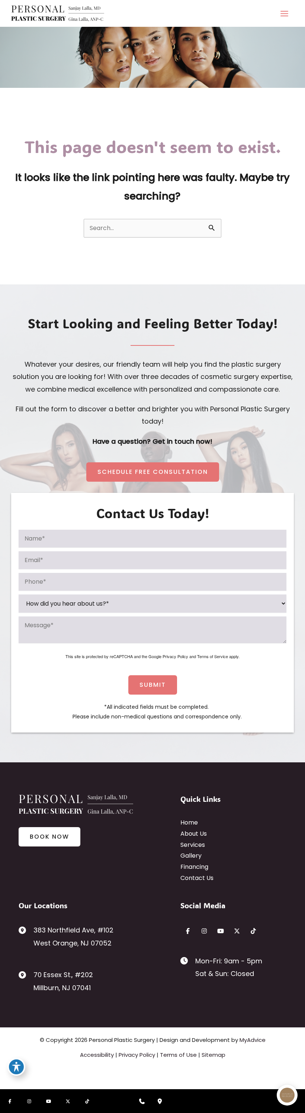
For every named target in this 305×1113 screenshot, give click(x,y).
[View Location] (26, 930)
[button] (152, 472)
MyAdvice (253, 1040)
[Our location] (160, 1101)
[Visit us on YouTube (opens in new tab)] (220, 931)
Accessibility (97, 1055)
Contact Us (197, 878)
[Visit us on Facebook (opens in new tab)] (187, 931)
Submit (152, 684)
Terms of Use (178, 1055)
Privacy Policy (175, 656)
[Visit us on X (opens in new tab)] (236, 931)
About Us (193, 833)
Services (192, 845)
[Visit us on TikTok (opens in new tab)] (253, 931)
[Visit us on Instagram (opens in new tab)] (204, 931)
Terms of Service (212, 656)
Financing (194, 866)
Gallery (191, 855)
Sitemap (213, 1055)
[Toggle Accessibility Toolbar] (16, 1067)
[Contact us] (142, 1101)
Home (189, 822)
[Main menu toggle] (284, 13)
